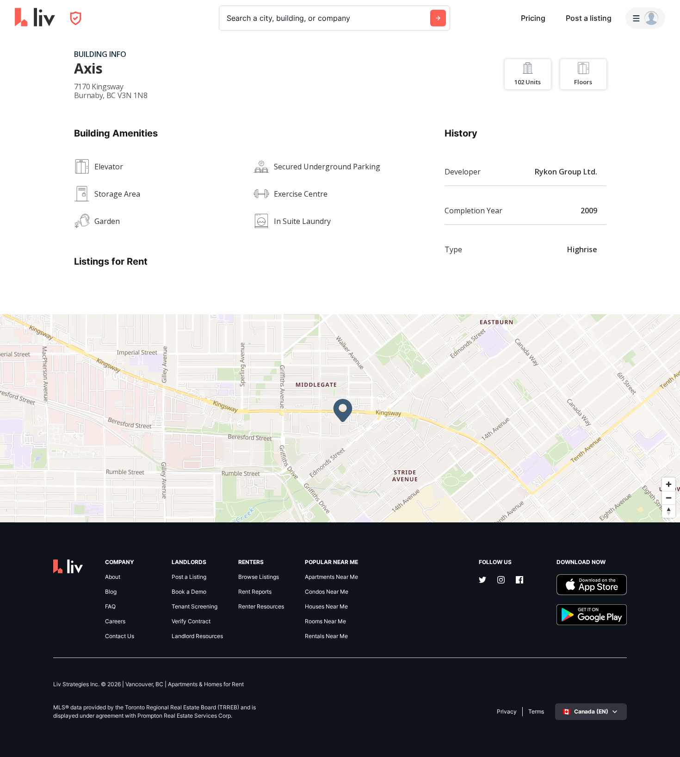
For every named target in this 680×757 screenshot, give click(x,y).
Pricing (533, 18)
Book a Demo (189, 592)
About (112, 577)
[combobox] (228, 18)
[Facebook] (519, 580)
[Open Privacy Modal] (75, 18)
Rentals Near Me (326, 636)
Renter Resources (261, 606)
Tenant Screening (194, 606)
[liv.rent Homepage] (35, 18)
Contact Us (119, 636)
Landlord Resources (197, 636)
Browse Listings (258, 577)
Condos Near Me (326, 592)
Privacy (507, 711)
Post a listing (589, 18)
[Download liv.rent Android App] (591, 614)
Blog (111, 592)
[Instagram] (501, 580)
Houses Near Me (326, 606)
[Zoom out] (668, 497)
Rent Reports (255, 592)
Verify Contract (191, 621)
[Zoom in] (668, 484)
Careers (115, 621)
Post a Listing (189, 577)
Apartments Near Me (331, 577)
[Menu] (645, 18)
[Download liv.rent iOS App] (591, 584)
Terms (536, 711)
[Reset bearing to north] (668, 511)
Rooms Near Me (325, 621)
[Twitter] (482, 580)
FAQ (110, 606)
